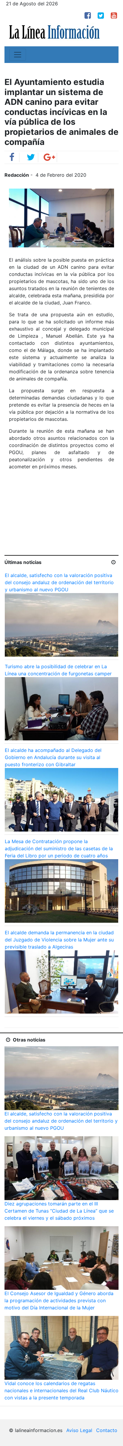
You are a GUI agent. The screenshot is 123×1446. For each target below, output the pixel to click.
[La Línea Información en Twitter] (100, 16)
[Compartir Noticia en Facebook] (12, 159)
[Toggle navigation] (17, 55)
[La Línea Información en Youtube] (114, 16)
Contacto (106, 1430)
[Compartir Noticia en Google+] (49, 159)
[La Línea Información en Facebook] (87, 16)
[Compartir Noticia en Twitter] (30, 159)
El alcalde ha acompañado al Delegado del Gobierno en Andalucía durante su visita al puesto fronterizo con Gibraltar (53, 757)
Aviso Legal (79, 1430)
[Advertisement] (61, 516)
